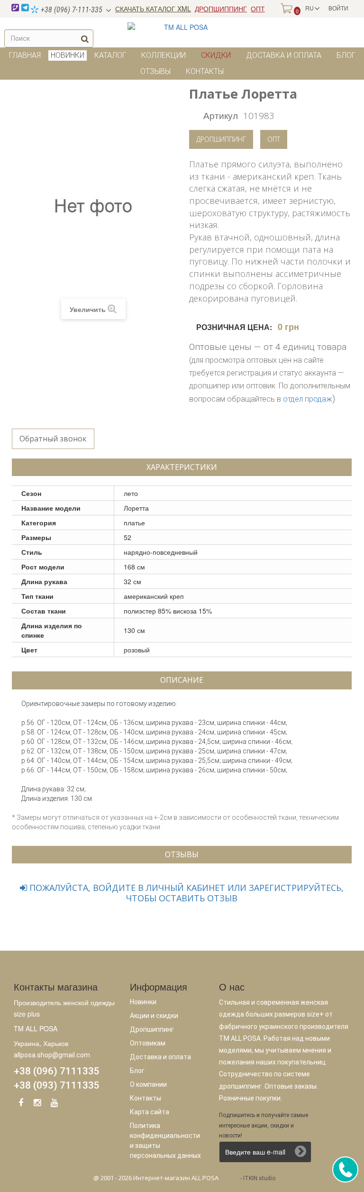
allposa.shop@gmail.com (52, 1055)
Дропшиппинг (221, 139)
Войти (338, 8)
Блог (346, 55)
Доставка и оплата (283, 55)
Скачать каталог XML (153, 8)
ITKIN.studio (259, 1178)
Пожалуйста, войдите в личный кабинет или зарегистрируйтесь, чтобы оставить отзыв (185, 893)
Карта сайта (149, 1112)
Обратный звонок (53, 438)
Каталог (110, 55)
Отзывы (155, 71)
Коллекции (163, 55)
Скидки (216, 55)
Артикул (220, 115)
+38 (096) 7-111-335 (70, 9)
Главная (25, 55)
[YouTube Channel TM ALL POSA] (54, 1104)
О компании (148, 1084)
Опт (273, 139)
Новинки (143, 1002)
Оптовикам (147, 1043)
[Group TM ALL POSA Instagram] (37, 1104)
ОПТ (258, 8)
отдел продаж (307, 398)
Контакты (205, 71)
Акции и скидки (154, 1015)
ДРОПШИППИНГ (221, 8)
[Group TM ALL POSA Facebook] (21, 1104)
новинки (67, 55)
